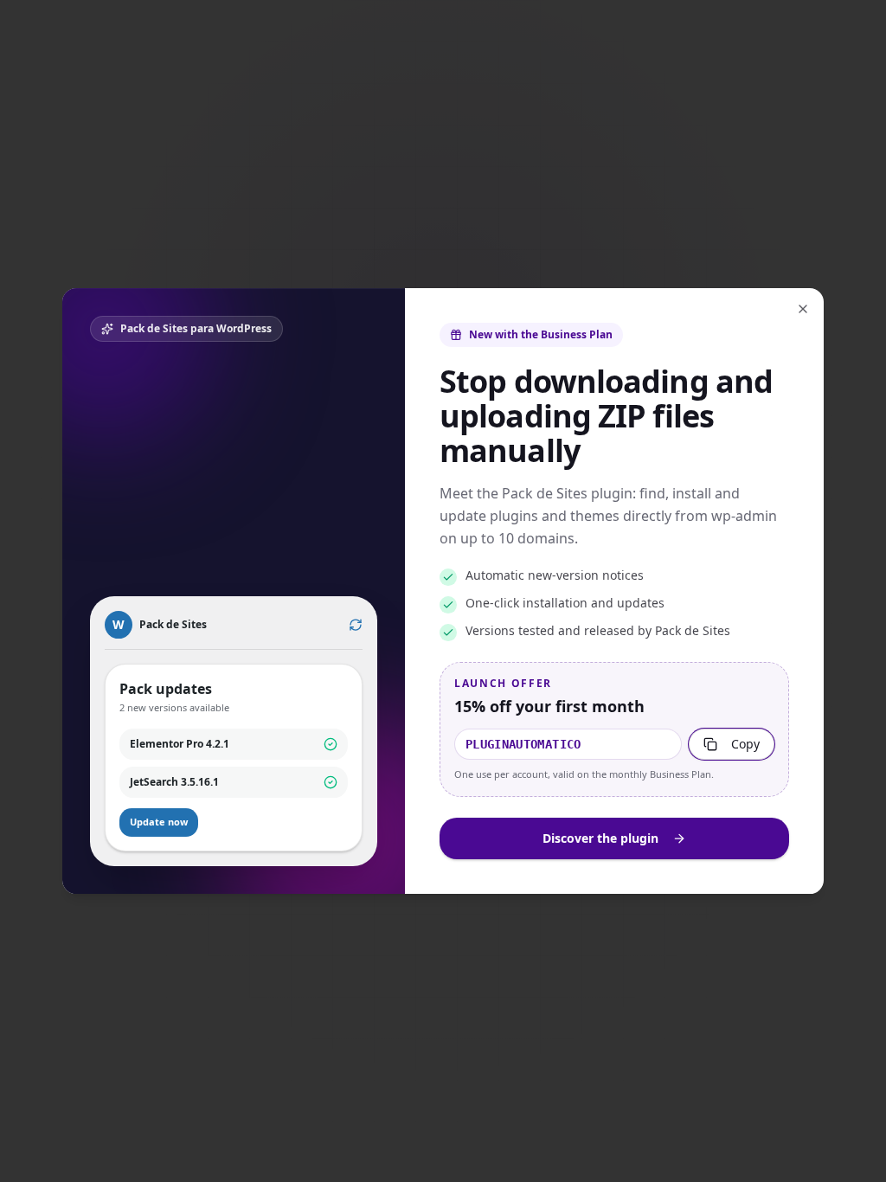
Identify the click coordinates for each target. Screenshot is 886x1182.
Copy (745, 744)
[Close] (803, 309)
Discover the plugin (600, 838)
